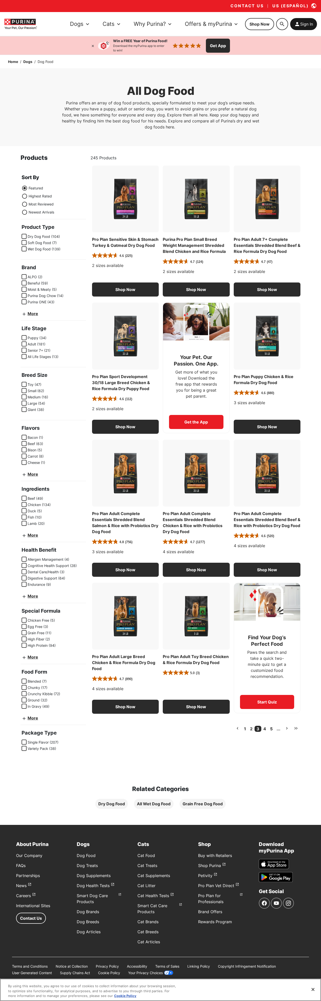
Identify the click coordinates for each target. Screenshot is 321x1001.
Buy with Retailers (215, 855)
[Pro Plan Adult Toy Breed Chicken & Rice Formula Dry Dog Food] (196, 616)
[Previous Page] (237, 728)
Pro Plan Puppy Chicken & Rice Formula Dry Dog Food (263, 379)
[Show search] (282, 24)
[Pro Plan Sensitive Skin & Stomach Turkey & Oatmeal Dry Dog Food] (125, 199)
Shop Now (260, 24)
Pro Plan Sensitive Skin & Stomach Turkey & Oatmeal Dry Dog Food (125, 242)
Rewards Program (215, 921)
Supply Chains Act (75, 973)
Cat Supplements (153, 875)
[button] (125, 289)
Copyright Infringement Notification (247, 966)
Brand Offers (210, 911)
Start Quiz (267, 701)
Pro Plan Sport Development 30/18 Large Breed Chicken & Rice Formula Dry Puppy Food (121, 382)
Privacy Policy (107, 966)
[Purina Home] (20, 24)
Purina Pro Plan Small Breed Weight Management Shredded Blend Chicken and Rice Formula (194, 245)
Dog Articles (89, 931)
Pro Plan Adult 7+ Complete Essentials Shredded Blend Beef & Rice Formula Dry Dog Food (267, 245)
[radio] (24, 188)
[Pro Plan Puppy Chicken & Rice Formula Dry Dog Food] (267, 336)
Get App (218, 45)
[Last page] (295, 728)
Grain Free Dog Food (203, 803)
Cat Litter (146, 885)
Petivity (205, 875)
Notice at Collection (72, 966)
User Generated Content (32, 973)
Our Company (29, 855)
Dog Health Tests (93, 885)
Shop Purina (209, 865)
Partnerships (28, 875)
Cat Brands (147, 921)
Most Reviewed (41, 204)
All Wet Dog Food (154, 803)
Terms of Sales (167, 966)
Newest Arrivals (41, 212)
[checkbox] (24, 236)
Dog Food (86, 855)
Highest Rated (40, 196)
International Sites (33, 905)
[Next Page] (286, 728)
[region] (160, 990)
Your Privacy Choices (145, 973)
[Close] (93, 46)
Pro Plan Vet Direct (216, 885)
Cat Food (146, 855)
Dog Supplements (94, 875)
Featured (36, 188)
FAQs (21, 865)
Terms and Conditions (30, 966)
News (21, 885)
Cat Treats (147, 865)
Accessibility (137, 966)
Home (13, 61)
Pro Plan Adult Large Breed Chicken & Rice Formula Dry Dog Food (123, 662)
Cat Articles (148, 941)
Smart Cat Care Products (152, 908)
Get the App (196, 421)
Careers (23, 895)
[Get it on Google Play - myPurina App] (276, 877)
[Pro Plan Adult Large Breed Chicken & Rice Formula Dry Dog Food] (125, 616)
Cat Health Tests (153, 895)
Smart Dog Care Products (92, 898)
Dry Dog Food (111, 803)
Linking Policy (198, 966)
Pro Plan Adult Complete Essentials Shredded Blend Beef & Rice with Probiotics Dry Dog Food (267, 519)
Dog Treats (87, 865)
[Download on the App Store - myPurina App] (274, 864)
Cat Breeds (147, 931)
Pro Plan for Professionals (210, 898)
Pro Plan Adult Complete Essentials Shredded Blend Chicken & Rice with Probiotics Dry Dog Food (192, 522)
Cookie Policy (109, 973)
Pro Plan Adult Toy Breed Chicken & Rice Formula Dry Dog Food (196, 659)
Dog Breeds (88, 921)
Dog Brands (88, 911)
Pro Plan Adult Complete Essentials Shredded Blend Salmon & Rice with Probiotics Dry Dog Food (125, 522)
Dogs (27, 61)
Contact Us (31, 918)
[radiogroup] (38, 200)
